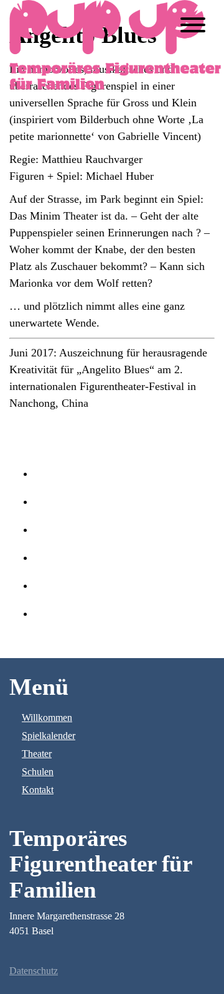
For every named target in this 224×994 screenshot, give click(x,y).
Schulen (38, 771)
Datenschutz (33, 970)
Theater (37, 753)
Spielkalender (48, 735)
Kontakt (38, 789)
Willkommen (47, 717)
